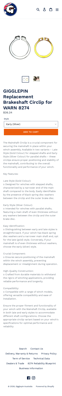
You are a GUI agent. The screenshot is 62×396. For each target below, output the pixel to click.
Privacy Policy (49, 353)
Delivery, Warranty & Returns (21, 353)
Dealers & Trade (15, 363)
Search (23, 348)
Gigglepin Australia (24, 386)
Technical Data (41, 358)
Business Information (31, 368)
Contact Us (36, 348)
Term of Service (21, 358)
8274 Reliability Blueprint (42, 363)
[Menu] (57, 9)
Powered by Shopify (45, 386)
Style (6, 119)
